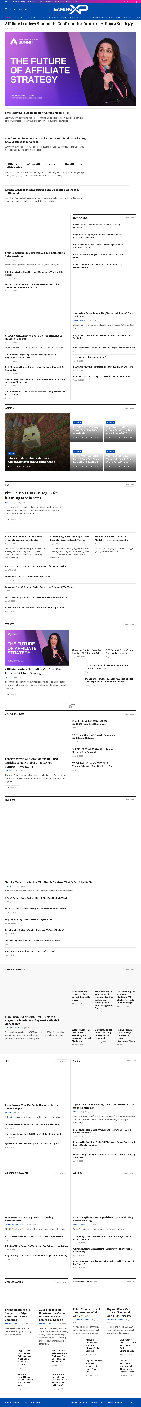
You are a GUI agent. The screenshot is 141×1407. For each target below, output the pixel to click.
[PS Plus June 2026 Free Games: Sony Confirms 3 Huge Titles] (131, 609)
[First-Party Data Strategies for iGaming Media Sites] (110, 121)
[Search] (136, 1)
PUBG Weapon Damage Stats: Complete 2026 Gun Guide (86, 430)
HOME (10, 18)
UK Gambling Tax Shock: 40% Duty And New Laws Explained (103, 1034)
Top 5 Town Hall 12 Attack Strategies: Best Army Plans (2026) (119, 430)
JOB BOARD (94, 18)
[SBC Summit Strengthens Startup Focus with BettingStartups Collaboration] (110, 172)
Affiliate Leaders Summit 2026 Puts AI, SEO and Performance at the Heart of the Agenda (35, 380)
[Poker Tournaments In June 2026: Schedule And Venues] (87, 1297)
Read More (12, 520)
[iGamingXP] (70, 9)
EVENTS (43, 18)
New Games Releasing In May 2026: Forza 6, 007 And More (98, 256)
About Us (7, 2)
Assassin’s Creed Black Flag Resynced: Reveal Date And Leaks (103, 315)
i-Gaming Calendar (85, 1281)
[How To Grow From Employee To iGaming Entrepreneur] (36, 1196)
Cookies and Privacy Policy (111, 1402)
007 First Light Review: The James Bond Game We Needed (33, 940)
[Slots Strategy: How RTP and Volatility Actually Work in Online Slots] (10, 1376)
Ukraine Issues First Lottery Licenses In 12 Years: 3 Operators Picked (126, 1035)
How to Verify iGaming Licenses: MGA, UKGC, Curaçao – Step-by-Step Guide (104, 1155)
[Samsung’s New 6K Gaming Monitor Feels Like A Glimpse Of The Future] (131, 588)
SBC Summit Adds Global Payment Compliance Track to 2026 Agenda (34, 273)
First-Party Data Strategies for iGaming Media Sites (37, 112)
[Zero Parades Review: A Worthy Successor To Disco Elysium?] (131, 931)
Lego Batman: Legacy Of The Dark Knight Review (29, 919)
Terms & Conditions (88, 1402)
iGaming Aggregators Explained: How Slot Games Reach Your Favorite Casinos (69, 538)
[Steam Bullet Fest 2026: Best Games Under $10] (131, 578)
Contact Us (131, 1402)
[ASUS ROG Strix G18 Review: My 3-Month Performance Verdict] (131, 567)
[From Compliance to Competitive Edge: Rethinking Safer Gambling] (36, 232)
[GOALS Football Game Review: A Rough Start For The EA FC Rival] (131, 899)
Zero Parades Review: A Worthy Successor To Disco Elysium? (34, 930)
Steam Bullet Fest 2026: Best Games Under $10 (27, 576)
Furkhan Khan (13, 466)
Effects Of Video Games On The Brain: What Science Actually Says (36, 1246)
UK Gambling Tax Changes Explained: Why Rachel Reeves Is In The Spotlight (126, 997)
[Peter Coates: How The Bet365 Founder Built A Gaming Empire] (36, 1084)
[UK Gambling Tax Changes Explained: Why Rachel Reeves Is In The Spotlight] (126, 983)
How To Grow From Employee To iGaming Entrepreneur (29, 1219)
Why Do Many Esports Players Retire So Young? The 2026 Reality (36, 1255)
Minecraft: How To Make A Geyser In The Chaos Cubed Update (119, 459)
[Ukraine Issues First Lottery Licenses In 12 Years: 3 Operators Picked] (126, 1021)
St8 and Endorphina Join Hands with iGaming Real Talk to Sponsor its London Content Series (32, 285)
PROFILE (128, 18)
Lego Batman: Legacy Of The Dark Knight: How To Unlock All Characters (97, 236)
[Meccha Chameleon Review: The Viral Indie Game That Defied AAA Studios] (70, 842)
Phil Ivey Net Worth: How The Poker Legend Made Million (32, 1124)
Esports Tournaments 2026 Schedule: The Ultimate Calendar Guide (127, 1366)
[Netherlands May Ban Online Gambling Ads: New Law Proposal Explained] (81, 1021)
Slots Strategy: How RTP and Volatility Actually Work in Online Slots (25, 1380)
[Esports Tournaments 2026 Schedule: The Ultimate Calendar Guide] (112, 1363)
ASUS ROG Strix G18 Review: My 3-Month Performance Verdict (35, 566)
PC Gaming (32, 2)
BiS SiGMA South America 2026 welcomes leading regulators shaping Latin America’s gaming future (104, 1000)
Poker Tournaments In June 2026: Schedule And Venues (87, 1312)
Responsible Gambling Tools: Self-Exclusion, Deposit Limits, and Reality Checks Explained (104, 1143)
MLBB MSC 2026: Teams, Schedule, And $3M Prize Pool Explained (91, 722)
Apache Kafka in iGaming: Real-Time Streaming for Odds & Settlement (42, 191)
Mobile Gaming (19, 2)
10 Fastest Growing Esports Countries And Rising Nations (93, 736)
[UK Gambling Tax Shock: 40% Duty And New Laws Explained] (104, 1021)
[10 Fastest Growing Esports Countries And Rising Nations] (127, 738)
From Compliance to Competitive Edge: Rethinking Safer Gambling (35, 254)
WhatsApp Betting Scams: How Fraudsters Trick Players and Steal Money (102, 1250)
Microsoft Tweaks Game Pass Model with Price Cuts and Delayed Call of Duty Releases (112, 538)
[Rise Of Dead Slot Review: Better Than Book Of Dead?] (131, 952)
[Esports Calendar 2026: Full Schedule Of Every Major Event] (78, 1363)
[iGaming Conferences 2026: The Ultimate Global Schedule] (78, 1342)
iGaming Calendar (81, 1320)
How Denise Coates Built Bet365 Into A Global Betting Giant (33, 1134)
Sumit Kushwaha (79, 437)
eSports (8, 771)
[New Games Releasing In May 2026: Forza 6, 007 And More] (131, 256)
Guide (68, 2)
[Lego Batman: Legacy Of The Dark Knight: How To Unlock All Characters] (131, 236)
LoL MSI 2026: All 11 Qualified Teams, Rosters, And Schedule (93, 750)
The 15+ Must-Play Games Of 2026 (89, 357)
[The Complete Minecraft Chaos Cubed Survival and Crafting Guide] (37, 442)
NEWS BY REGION (57, 18)
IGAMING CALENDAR (112, 18)
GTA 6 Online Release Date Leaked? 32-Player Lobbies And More (104, 347)
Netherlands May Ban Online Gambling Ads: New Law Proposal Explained (81, 1035)
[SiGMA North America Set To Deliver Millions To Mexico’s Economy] (36, 314)
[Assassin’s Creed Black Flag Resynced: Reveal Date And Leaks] (104, 292)
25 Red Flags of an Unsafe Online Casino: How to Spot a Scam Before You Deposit (102, 1131)
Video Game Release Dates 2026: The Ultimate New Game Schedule (97, 266)
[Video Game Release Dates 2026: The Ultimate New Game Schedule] (131, 266)
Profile (9, 1061)
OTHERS (81, 18)
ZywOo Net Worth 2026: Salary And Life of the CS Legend (32, 1143)
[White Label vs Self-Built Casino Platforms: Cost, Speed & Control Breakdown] (44, 1353)
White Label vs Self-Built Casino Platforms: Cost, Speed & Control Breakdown (59, 1356)
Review (8, 886)
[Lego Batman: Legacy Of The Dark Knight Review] (131, 921)
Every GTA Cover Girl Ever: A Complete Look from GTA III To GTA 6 (86, 459)
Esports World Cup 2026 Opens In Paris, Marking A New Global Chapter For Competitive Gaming (31, 762)
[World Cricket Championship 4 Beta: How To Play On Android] (131, 226)
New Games (59, 2)
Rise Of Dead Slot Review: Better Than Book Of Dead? (30, 951)
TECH (72, 18)
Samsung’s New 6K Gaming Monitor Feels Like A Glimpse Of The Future (39, 587)
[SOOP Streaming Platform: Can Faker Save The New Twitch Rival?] (131, 599)
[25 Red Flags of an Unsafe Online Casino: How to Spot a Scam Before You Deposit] (53, 1298)
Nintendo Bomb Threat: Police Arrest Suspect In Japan (81, 995)
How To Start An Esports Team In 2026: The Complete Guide (34, 1236)
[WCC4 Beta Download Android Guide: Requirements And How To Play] (131, 246)
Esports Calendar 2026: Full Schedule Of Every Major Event (94, 1366)
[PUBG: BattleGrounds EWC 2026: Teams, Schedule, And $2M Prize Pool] (127, 766)
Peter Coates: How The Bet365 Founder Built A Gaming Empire (32, 1107)
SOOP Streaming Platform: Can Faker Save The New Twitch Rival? (37, 597)
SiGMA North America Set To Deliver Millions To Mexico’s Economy (33, 337)
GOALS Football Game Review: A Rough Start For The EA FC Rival (36, 898)
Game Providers (45, 2)
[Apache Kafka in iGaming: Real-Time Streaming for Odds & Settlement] (110, 198)
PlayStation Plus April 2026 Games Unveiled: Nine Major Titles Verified (103, 336)
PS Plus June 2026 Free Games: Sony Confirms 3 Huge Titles (34, 607)
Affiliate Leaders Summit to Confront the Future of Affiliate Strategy (69, 23)
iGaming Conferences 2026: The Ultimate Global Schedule (93, 1345)
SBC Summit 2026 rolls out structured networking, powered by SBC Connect (35, 393)
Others (78, 1173)
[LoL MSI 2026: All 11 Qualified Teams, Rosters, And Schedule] (127, 752)
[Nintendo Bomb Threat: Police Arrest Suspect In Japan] (81, 983)
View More (129, 218)
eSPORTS (31, 18)
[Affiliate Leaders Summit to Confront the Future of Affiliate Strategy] (70, 69)
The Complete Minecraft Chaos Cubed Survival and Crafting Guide (31, 460)
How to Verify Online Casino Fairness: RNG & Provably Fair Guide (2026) (59, 1380)
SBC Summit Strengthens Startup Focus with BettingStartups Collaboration (43, 165)
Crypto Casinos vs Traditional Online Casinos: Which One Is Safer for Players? (104, 1262)
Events (76, 2)
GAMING (19, 18)
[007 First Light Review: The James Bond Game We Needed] (131, 942)
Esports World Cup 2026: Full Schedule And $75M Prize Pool (120, 1312)
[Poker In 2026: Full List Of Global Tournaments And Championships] (112, 1342)
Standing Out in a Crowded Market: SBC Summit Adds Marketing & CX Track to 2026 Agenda (45, 140)
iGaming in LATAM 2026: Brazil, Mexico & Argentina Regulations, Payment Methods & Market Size (32, 1020)
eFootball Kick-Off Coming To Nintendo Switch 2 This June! (101, 376)
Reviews (10, 799)
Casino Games (79, 1225)
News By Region (15, 969)
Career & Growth (16, 1173)
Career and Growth (14, 1225)
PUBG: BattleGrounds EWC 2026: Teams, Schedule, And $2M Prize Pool (93, 765)
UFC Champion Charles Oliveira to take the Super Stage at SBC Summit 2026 (34, 368)
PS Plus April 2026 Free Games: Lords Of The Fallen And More (103, 367)
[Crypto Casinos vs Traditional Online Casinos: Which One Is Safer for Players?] (10, 1353)
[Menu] (6, 9)
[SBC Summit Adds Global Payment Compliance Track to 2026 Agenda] (77, 667)
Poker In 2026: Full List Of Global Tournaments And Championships (128, 1345)
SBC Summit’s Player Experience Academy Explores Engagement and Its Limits (30, 356)
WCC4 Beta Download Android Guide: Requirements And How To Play (98, 246)
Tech (7, 503)
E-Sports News (15, 713)
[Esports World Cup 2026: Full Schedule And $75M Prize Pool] (121, 1297)
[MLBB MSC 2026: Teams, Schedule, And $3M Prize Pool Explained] (127, 724)
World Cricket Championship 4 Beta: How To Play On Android (96, 226)
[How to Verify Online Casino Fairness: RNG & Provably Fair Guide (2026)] (44, 1376)
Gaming (9, 407)
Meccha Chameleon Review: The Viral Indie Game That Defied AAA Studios (49, 882)
